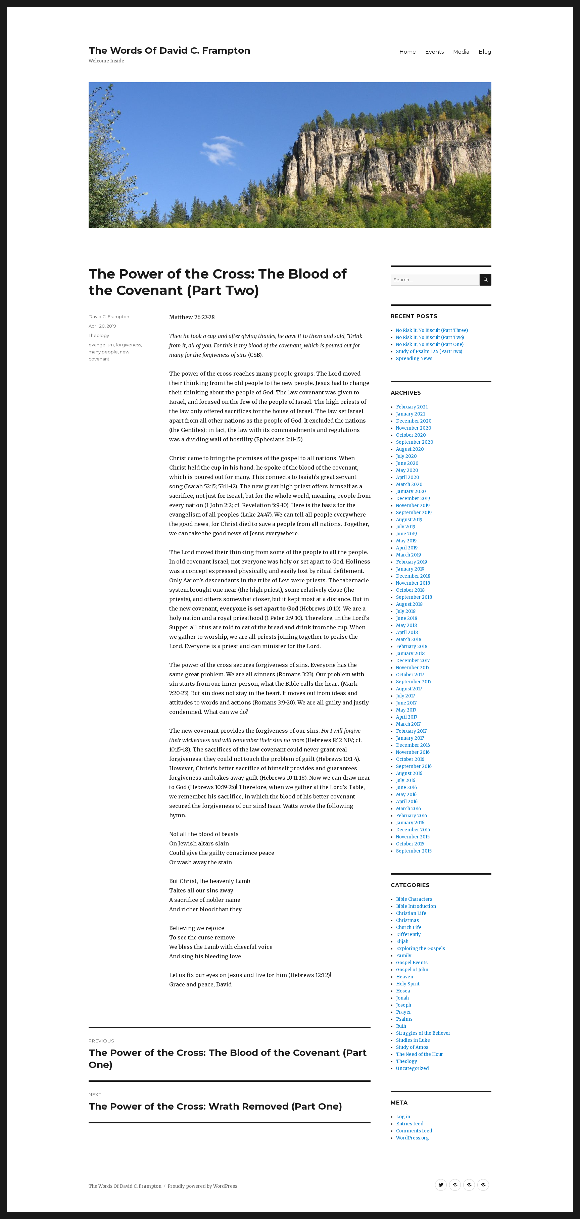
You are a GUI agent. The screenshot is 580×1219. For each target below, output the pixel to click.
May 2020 (407, 470)
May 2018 (406, 625)
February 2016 (411, 816)
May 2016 (406, 794)
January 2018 (410, 653)
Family (404, 956)
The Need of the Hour (419, 1054)
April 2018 (407, 632)
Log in (403, 1117)
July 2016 (405, 780)
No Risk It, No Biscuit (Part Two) (430, 337)
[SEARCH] (485, 280)
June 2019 (406, 534)
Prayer (403, 1012)
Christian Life (411, 913)
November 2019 (413, 505)
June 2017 (406, 703)
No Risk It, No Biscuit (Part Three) (432, 330)
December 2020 (414, 421)
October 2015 (410, 844)
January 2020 (411, 491)
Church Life (409, 927)
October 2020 (411, 435)
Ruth (401, 1026)
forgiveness (128, 344)
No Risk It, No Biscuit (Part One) (430, 344)
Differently (408, 934)
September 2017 (413, 682)
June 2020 (407, 463)
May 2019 (406, 541)
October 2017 (410, 675)
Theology (99, 335)
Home (407, 52)
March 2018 (408, 639)
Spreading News (414, 358)
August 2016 (409, 773)
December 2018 (413, 576)
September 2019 (414, 513)
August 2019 (409, 520)
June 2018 (406, 618)
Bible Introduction (416, 906)
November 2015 (413, 837)
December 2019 (413, 498)
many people (103, 351)
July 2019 (405, 527)
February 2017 (411, 731)
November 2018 (413, 583)
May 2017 (406, 710)
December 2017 (413, 661)
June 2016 (406, 787)
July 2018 (406, 611)
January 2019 (410, 569)
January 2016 (410, 823)
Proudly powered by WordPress (202, 1186)
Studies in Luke (413, 1040)
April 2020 (407, 477)
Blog (485, 52)
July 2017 (405, 696)
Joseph (403, 1005)
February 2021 (412, 407)
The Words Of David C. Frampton (169, 50)
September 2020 (414, 442)
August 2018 (409, 604)
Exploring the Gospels (420, 949)
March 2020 (409, 484)
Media (461, 52)
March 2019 (408, 555)
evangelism (101, 344)
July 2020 (406, 456)
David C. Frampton (109, 316)
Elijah (402, 941)
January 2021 (410, 414)
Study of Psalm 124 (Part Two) (429, 351)
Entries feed (410, 1124)
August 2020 (410, 449)
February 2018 (411, 646)
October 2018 (410, 590)
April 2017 (406, 717)
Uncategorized (412, 1068)
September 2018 (414, 597)
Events (434, 52)
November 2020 (413, 428)
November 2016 (413, 752)
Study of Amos (412, 1047)
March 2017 (408, 724)
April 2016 (407, 801)
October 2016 (410, 759)
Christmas (407, 920)
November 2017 (412, 668)
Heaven (404, 977)
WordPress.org (412, 1138)
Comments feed (414, 1131)
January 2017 (410, 738)
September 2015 (414, 851)
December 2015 (413, 830)
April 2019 (407, 548)
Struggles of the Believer (423, 1033)
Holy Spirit (408, 984)
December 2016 (413, 745)
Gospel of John (412, 970)
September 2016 (414, 766)
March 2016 (408, 809)
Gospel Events (412, 963)
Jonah (402, 998)
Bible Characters (414, 899)
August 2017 (409, 689)
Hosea (403, 991)
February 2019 (411, 562)
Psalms (404, 1019)
